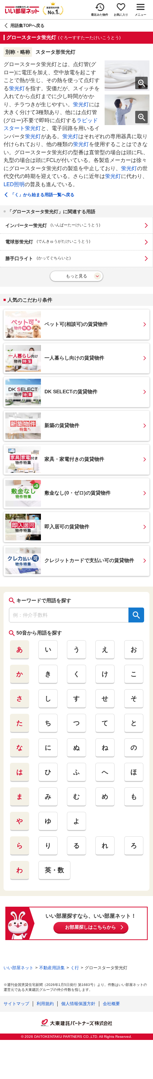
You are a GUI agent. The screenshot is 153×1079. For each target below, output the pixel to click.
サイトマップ (16, 1003)
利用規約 (45, 1003)
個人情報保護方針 (78, 1003)
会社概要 (111, 1003)
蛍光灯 (17, 88)
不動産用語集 (52, 967)
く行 (74, 967)
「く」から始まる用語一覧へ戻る (42, 194)
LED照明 (14, 184)
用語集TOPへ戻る (27, 25)
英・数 (54, 870)
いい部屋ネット (18, 967)
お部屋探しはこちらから (90, 927)
